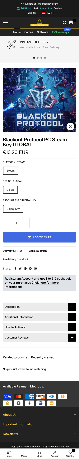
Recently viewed (42, 357)
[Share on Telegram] (30, 268)
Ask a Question (38, 250)
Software (42, 32)
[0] (71, 22)
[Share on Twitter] (20, 268)
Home (17, 32)
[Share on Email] (35, 268)
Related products (15, 357)
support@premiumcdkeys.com (41, 3)
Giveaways (62, 31)
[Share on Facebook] (15, 268)
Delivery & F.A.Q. (12, 250)
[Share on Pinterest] (25, 268)
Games (28, 32)
